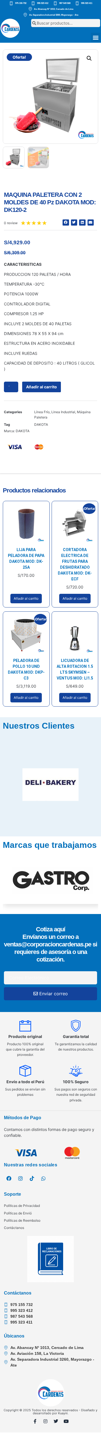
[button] (95, 37)
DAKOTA (41, 424)
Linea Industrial (63, 412)
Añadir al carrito (41, 386)
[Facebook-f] (35, 1421)
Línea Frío (42, 412)
